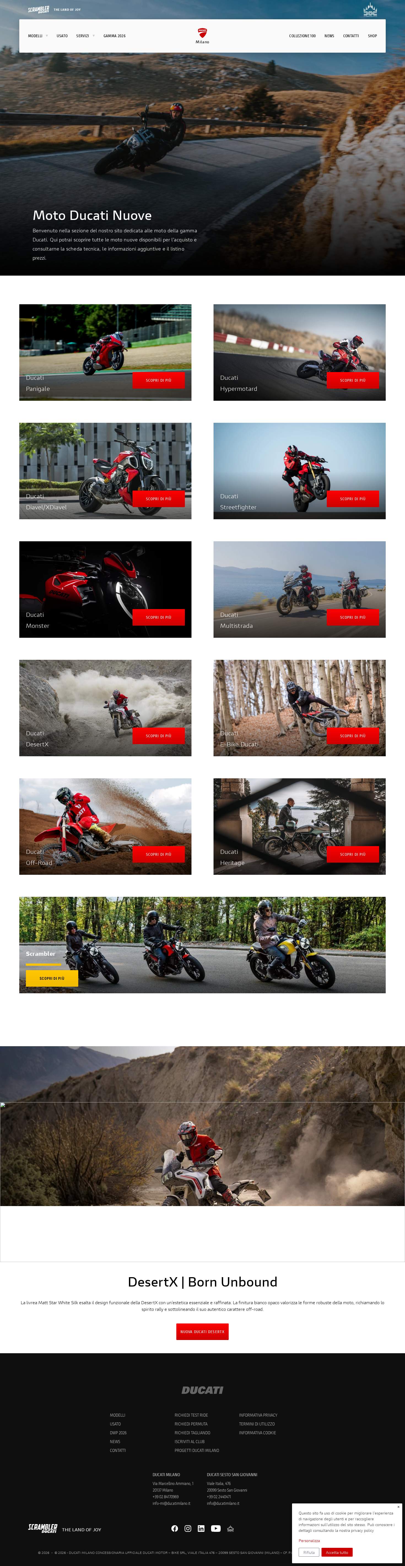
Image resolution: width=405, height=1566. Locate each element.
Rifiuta (309, 1552)
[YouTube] (216, 1528)
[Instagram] (188, 1528)
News (115, 1441)
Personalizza (309, 1540)
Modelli (117, 1415)
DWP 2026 (118, 1432)
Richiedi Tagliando (192, 1432)
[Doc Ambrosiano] (230, 1528)
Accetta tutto (337, 1552)
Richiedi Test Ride (191, 1415)
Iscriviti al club (190, 1441)
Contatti (118, 1450)
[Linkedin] (201, 1528)
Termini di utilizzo (257, 1424)
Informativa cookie (257, 1432)
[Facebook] (174, 1528)
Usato (115, 1424)
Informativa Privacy (258, 1415)
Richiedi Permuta (191, 1424)
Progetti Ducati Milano (197, 1450)
